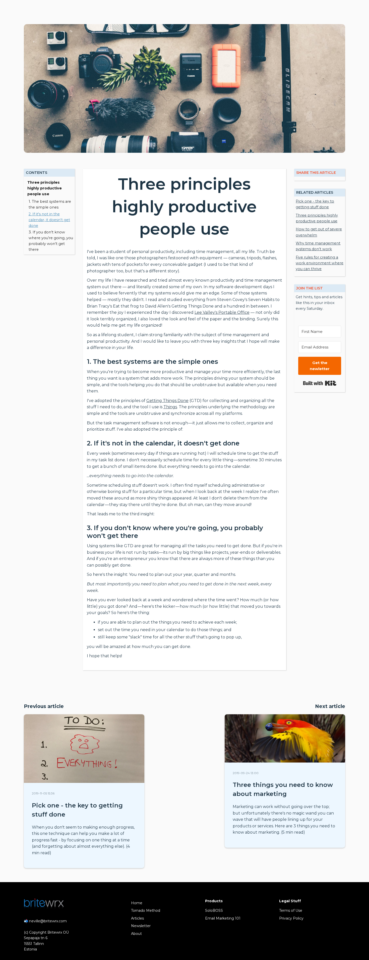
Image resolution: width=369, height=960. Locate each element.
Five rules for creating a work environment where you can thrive (319, 263)
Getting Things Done (167, 400)
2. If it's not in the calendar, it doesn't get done (49, 220)
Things (170, 407)
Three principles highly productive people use (44, 188)
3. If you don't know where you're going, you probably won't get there (51, 241)
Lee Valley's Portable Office (222, 312)
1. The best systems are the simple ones (50, 204)
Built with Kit (319, 383)
